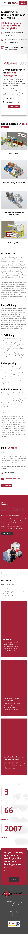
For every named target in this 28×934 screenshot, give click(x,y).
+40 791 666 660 (10, 98)
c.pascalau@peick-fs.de (12, 102)
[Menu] (2, 3)
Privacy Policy (14, 912)
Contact (14, 914)
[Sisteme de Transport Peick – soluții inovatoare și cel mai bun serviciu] (12, 3)
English (5, 3)
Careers (14, 916)
